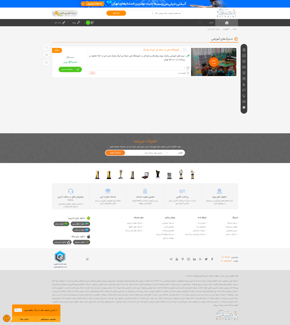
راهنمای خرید (169, 226)
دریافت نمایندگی (199, 230)
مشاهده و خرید (67, 69)
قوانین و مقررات (231, 226)
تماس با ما (201, 223)
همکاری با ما (200, 226)
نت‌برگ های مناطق (135, 226)
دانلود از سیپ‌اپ (60, 242)
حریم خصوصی (231, 230)
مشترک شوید (115, 153)
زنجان (211, 22)
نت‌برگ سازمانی (168, 223)
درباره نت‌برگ (232, 223)
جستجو (116, 13)
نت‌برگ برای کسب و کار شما (195, 234)
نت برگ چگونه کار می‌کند (165, 234)
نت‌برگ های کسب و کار (133, 230)
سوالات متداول (168, 238)
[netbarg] (227, 314)
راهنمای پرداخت (168, 230)
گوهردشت (181, 73)
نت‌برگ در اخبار (231, 234)
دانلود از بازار (59, 224)
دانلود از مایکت (79, 230)
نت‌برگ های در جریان (134, 223)
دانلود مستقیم (80, 242)
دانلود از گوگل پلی (78, 224)
